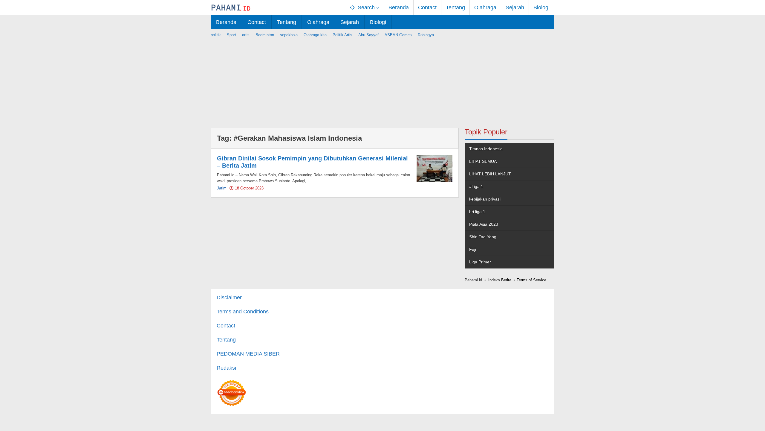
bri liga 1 (477, 211)
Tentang (226, 340)
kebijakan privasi (485, 199)
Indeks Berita (499, 280)
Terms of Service (531, 280)
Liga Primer (480, 261)
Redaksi (226, 368)
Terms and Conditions (243, 312)
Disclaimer (229, 298)
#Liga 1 (476, 186)
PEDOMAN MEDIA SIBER (248, 354)
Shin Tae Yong (482, 236)
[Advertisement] (382, 80)
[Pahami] (231, 7)
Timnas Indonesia (486, 148)
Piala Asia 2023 (483, 224)
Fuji (472, 249)
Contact (226, 326)
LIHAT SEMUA (483, 161)
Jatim (222, 188)
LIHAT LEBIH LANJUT (490, 174)
